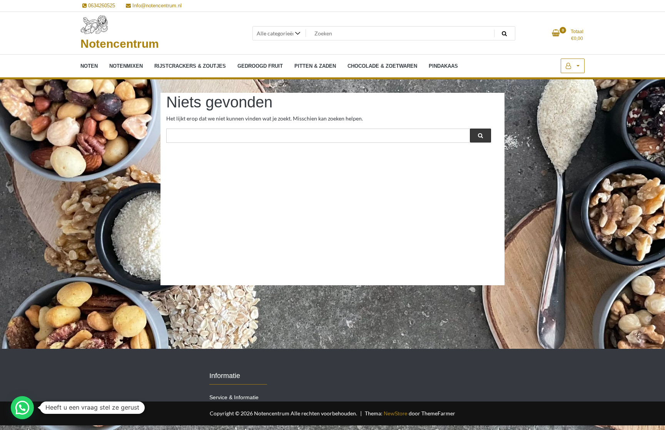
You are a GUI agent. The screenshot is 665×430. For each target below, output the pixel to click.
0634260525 (101, 5)
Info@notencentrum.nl (156, 5)
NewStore (396, 413)
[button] (22, 407)
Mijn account (573, 66)
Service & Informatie (234, 397)
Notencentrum (119, 43)
